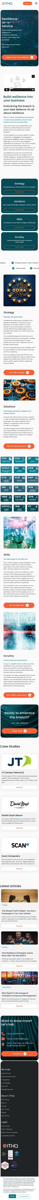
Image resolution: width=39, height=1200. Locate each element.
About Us (4, 1103)
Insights (3, 1112)
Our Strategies (5, 1083)
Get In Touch (5, 1109)
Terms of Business (6, 1129)
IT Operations (5, 1080)
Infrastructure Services (8, 1076)
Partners (4, 1106)
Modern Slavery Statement (9, 1132)
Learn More (19, 192)
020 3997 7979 (18, 1034)
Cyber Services (6, 1073)
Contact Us (27, 3)
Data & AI (4, 1086)
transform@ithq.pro (21, 1039)
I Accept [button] (12, 1196)
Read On (19, 787)
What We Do (5, 1100)
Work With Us (5, 1116)
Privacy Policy (5, 1126)
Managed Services (7, 1089)
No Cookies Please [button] (24, 1196)
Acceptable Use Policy (8, 1136)
